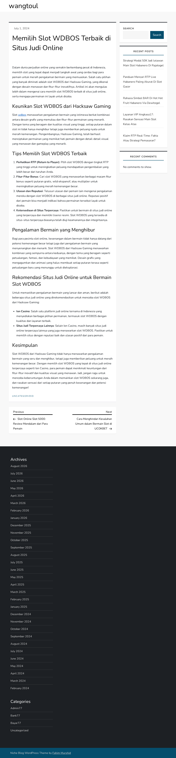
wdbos (22, 115)
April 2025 (17, 584)
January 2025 (18, 607)
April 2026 (17, 496)
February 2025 (19, 599)
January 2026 (18, 518)
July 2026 (16, 473)
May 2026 (16, 488)
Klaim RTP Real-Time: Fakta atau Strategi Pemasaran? (140, 138)
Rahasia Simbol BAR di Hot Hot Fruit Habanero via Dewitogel (143, 100)
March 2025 (18, 592)
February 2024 (19, 688)
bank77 (15, 716)
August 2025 (18, 555)
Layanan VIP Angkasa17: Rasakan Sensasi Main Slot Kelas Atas (139, 119)
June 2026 (17, 481)
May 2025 (16, 577)
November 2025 (20, 533)
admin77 (16, 708)
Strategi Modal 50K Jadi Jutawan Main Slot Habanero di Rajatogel (143, 63)
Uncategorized (23, 396)
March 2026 (18, 503)
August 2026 (18, 466)
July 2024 (16, 651)
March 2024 (18, 681)
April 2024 (17, 673)
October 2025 (19, 540)
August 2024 (18, 644)
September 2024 (21, 636)
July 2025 (16, 562)
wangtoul (23, 6)
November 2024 (20, 622)
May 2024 (16, 666)
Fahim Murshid (61, 753)
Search (128, 28)
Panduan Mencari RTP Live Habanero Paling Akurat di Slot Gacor (142, 82)
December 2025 (20, 525)
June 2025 (17, 570)
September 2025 (21, 547)
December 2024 (20, 614)
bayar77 (15, 723)
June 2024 (17, 659)
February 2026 (19, 510)
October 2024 (19, 629)
